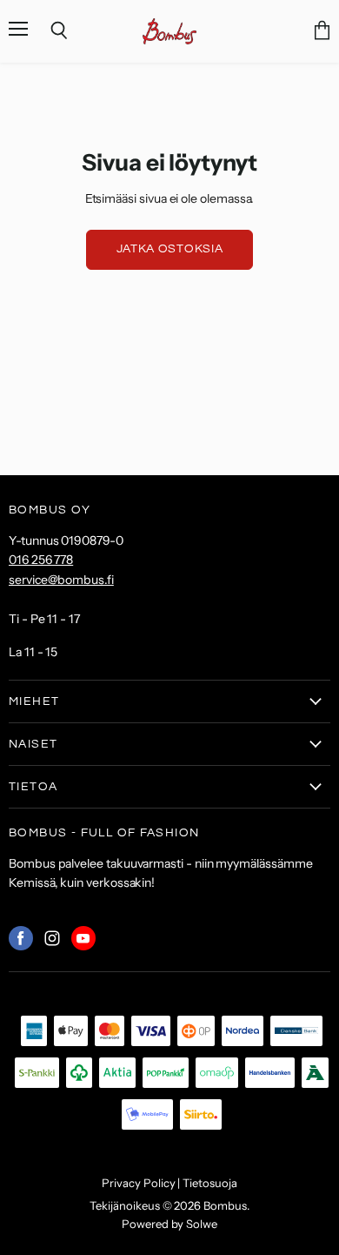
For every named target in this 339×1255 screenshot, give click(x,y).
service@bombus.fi (61, 579)
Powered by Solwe (169, 1224)
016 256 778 (41, 559)
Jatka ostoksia (169, 249)
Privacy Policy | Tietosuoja (169, 1183)
